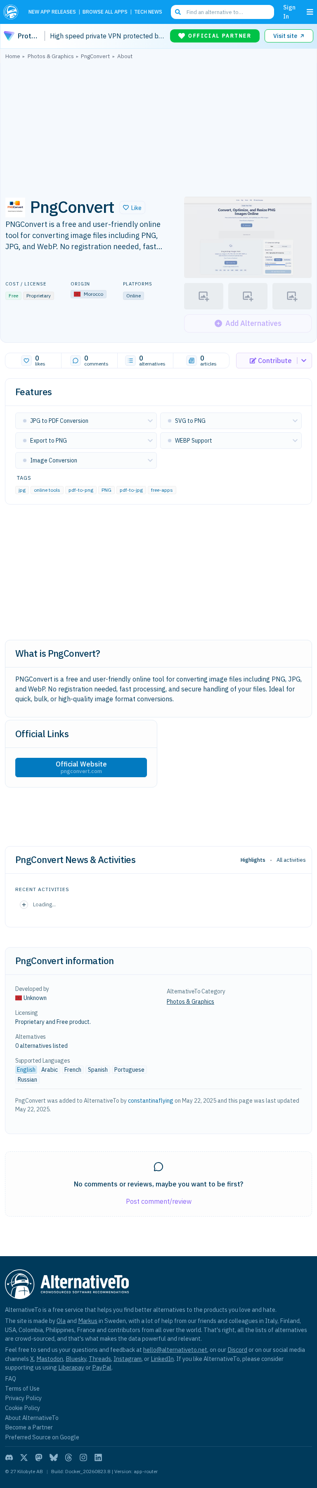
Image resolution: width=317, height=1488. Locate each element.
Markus (87, 1321)
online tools (47, 490)
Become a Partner (29, 1427)
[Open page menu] (310, 12)
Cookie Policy (22, 1408)
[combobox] (222, 12)
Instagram (128, 1359)
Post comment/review (159, 1201)
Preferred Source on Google (42, 1437)
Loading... (44, 904)
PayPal (101, 1367)
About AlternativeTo (32, 1418)
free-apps (162, 490)
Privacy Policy (23, 1398)
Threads (100, 1359)
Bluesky (76, 1359)
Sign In (289, 11)
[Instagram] (83, 1457)
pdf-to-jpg (131, 490)
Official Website (81, 767)
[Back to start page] (12, 12)
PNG (106, 490)
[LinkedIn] (98, 1457)
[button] (132, 207)
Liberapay (71, 1367)
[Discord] (9, 1457)
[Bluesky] (54, 1457)
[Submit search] (178, 12)
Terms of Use (22, 1388)
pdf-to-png (81, 490)
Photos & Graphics (190, 1001)
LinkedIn (162, 1359)
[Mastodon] (39, 1457)
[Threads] (68, 1457)
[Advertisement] (158, 126)
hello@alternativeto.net (175, 1350)
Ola (61, 1321)
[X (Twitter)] (24, 1457)
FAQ (10, 1378)
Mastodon (49, 1359)
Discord (237, 1350)
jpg (22, 490)
